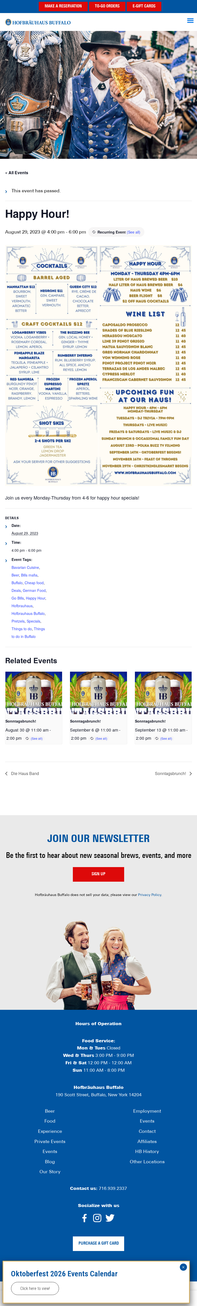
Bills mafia (29, 575)
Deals (16, 590)
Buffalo (17, 582)
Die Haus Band (24, 773)
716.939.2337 (113, 1189)
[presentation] (33, 693)
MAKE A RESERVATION (63, 6)
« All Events (16, 172)
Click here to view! (35, 1288)
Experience (50, 1132)
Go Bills (18, 598)
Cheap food (34, 582)
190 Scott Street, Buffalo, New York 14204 (98, 1095)
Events (50, 1152)
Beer (15, 575)
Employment (147, 1111)
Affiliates (147, 1142)
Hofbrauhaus (22, 605)
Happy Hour (35, 598)
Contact (147, 1132)
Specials (33, 621)
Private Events (49, 1142)
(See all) (133, 232)
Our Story (50, 1172)
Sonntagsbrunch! (20, 721)
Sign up (98, 874)
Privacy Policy (149, 895)
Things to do (22, 628)
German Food (34, 590)
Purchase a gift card (98, 1244)
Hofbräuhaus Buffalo (38, 22)
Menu (191, 20)
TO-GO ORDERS (107, 6)
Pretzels (18, 621)
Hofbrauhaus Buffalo (28, 613)
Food (49, 1121)
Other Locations (147, 1162)
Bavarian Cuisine (25, 567)
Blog (50, 1162)
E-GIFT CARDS (144, 6)
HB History (147, 1152)
